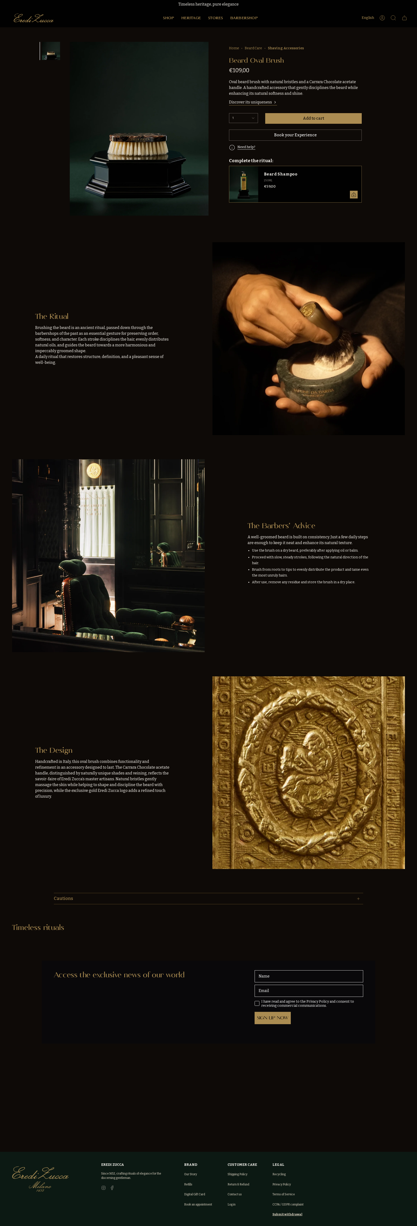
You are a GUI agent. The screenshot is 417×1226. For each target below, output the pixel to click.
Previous (74, 122)
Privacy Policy (281, 1184)
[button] (169, 18)
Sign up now (272, 1018)
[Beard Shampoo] (243, 184)
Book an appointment (198, 1204)
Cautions (63, 898)
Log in (232, 1204)
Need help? (246, 147)
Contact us (235, 1194)
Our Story (190, 1174)
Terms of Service (283, 1194)
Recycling (279, 1174)
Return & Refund (238, 1184)
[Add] (354, 194)
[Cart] (404, 18)
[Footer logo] (40, 1179)
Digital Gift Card (194, 1194)
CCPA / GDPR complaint (288, 1204)
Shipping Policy (237, 1174)
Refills (188, 1184)
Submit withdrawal (287, 1214)
